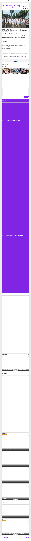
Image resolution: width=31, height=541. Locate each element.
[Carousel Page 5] (17, 370)
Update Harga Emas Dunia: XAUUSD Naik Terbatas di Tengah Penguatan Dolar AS (15, 369)
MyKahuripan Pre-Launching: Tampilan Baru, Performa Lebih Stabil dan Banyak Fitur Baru (6, 74)
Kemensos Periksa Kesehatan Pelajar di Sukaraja (23, 74)
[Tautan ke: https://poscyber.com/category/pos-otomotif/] (28, 433)
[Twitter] (15, 61)
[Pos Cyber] (5, 537)
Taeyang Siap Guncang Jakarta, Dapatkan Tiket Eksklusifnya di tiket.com (14, 235)
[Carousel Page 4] (16, 370)
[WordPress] (17, 61)
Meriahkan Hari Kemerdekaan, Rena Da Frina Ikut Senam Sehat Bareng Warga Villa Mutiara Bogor (15, 498)
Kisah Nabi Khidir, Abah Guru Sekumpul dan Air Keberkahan (13, 120)
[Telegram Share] (26, 8)
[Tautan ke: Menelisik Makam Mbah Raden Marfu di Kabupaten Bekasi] (15, 109)
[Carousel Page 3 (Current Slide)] (15, 370)
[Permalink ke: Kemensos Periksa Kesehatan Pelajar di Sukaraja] (24, 70)
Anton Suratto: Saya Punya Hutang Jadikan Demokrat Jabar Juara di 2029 (6, 81)
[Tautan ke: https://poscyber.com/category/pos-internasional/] (28, 354)
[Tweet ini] (25, 8)
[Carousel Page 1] (13, 370)
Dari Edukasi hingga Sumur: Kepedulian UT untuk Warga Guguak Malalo (13, 533)
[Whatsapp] (27, 8)
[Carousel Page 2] (14, 370)
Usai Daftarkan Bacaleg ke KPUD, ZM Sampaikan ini (22, 64)
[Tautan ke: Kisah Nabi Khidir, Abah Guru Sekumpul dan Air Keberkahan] (4, 148)
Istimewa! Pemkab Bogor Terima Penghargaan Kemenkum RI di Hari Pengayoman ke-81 (15, 74)
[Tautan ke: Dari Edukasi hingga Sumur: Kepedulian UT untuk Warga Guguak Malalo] (15, 528)
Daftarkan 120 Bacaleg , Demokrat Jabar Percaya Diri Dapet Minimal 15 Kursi (8, 64)
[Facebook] (14, 61)
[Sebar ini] (23, 8)
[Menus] (2, 1)
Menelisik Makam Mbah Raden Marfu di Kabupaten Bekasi (10, 118)
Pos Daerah (3, 8)
